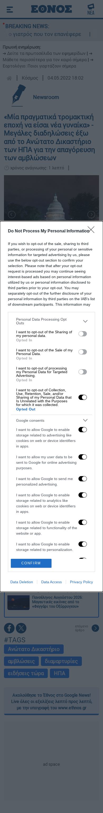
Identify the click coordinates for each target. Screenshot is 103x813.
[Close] (93, 231)
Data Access (51, 582)
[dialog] (51, 406)
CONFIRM (31, 563)
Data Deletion (21, 582)
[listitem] (51, 321)
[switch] (82, 333)
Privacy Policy (81, 582)
